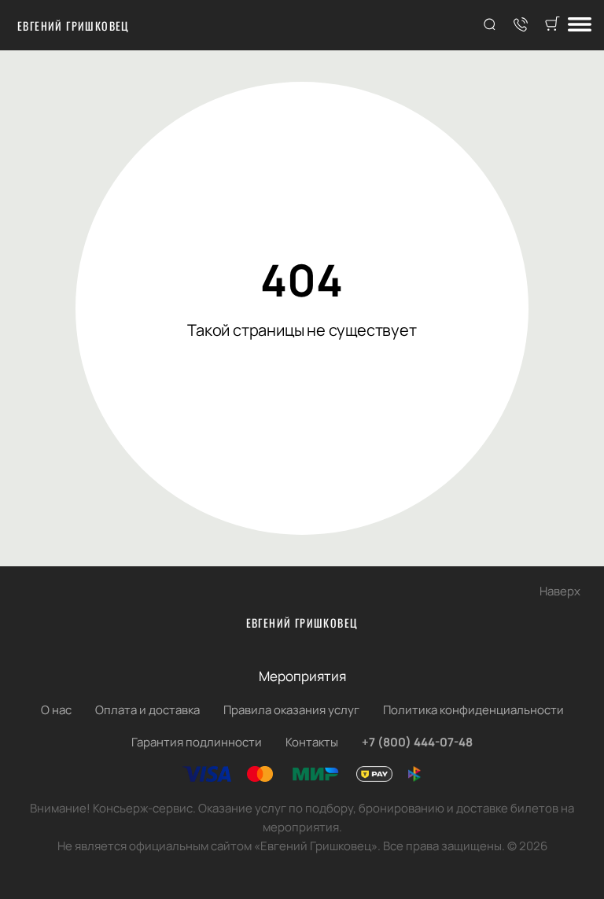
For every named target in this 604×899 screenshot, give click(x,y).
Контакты (311, 742)
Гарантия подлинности (196, 742)
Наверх (560, 591)
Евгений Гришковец (73, 25)
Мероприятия (302, 676)
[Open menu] (579, 25)
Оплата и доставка (147, 710)
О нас (56, 710)
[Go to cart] (552, 25)
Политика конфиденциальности (473, 710)
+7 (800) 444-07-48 (417, 742)
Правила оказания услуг (291, 710)
